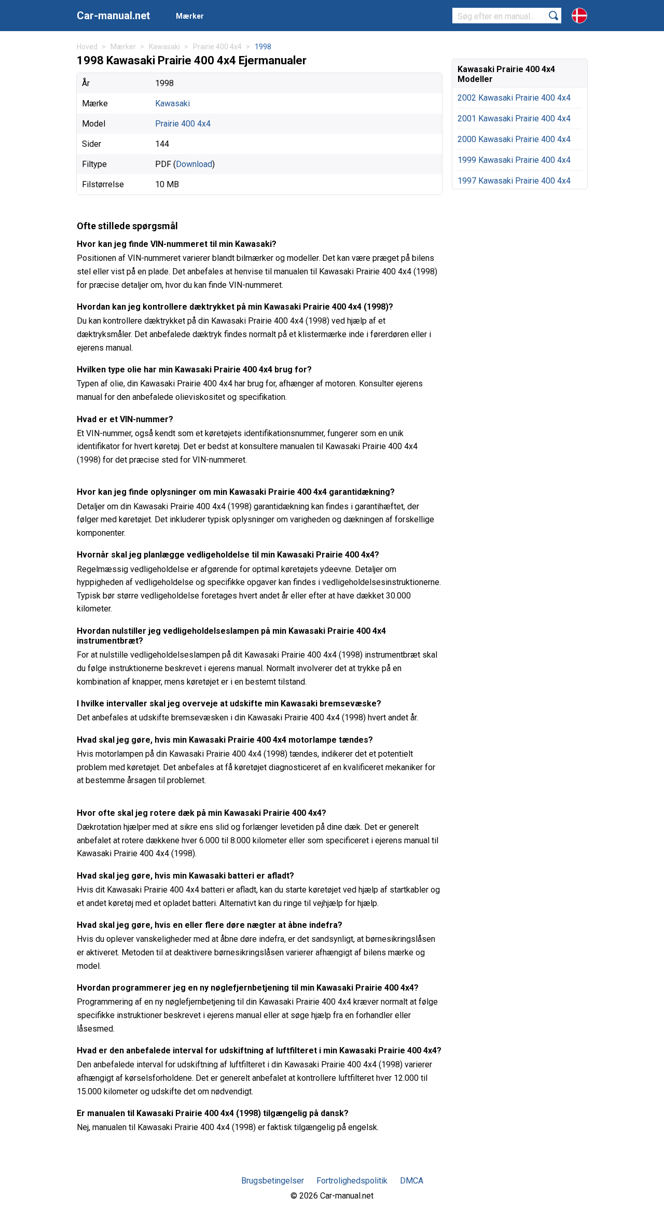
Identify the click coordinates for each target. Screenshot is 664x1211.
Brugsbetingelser (272, 1181)
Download (194, 164)
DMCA (411, 1181)
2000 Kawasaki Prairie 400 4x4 (514, 139)
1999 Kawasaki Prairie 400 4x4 (514, 160)
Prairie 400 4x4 (183, 124)
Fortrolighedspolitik (352, 1181)
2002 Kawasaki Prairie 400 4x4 (514, 98)
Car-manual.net (113, 15)
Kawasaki (172, 103)
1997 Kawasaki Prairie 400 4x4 (514, 181)
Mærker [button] (190, 16)
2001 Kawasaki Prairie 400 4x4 (514, 118)
